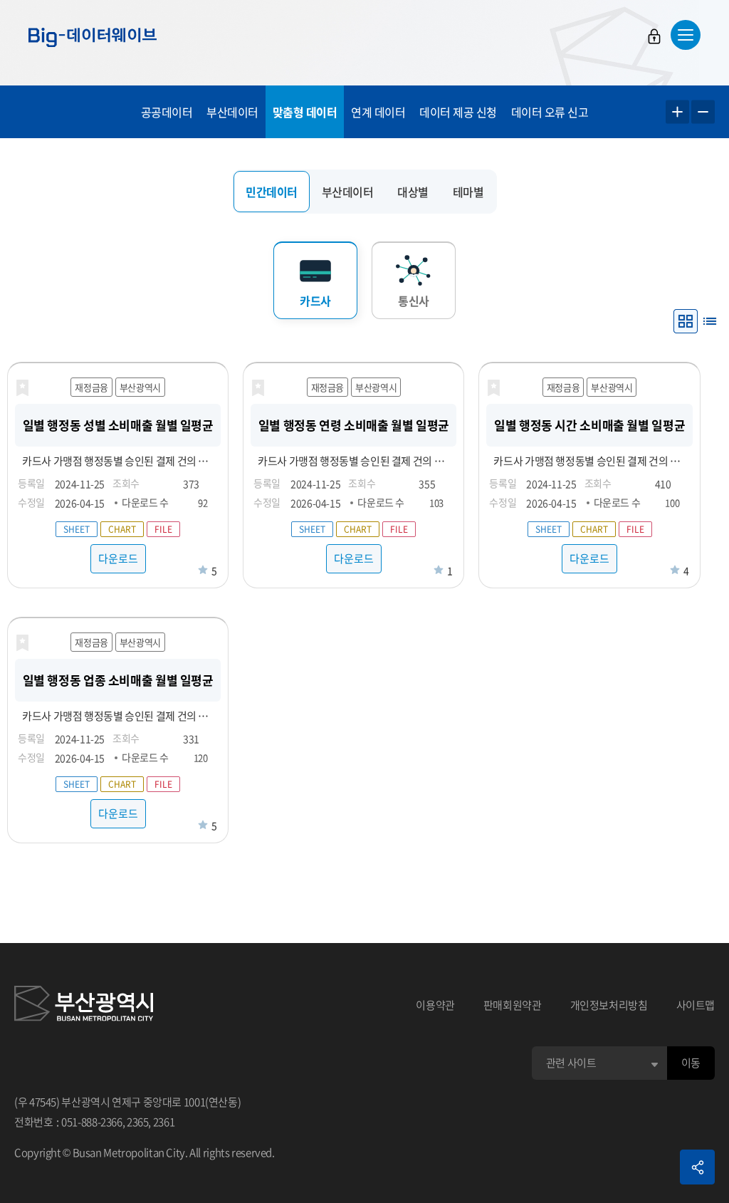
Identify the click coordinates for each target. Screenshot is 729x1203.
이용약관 (435, 1005)
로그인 (654, 36)
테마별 (468, 191)
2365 (138, 1122)
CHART (122, 529)
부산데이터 (232, 111)
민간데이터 (272, 191)
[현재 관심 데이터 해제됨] (22, 388)
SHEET (76, 529)
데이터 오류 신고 (550, 111)
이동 (691, 1063)
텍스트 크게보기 (677, 112)
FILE (163, 529)
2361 (164, 1122)
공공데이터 (167, 111)
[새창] (83, 1006)
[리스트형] (710, 321)
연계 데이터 (378, 111)
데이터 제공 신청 (458, 111)
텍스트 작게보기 (703, 112)
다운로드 (118, 558)
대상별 (413, 191)
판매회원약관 (512, 1005)
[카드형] (685, 321)
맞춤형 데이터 (305, 111)
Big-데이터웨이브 (92, 37)
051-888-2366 (91, 1122)
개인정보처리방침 (609, 1005)
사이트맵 (695, 1005)
